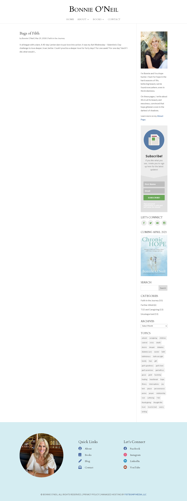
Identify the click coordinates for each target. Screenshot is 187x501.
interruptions (154, 384)
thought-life (158, 402)
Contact (89, 467)
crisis (152, 343)
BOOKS (97, 19)
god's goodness (147, 366)
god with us (160, 370)
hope (162, 379)
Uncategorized (147, 314)
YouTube (135, 467)
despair (152, 347)
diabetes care (147, 352)
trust (143, 407)
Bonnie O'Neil (28, 38)
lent (143, 389)
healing (144, 379)
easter (156, 352)
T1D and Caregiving (150, 309)
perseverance (159, 389)
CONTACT (114, 19)
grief (150, 375)
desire (144, 347)
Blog (87, 461)
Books (88, 455)
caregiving (153, 338)
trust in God (152, 407)
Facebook (135, 448)
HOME (70, 19)
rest (143, 398)
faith (163, 352)
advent (144, 338)
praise (144, 393)
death (158, 343)
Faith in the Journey (56, 38)
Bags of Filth (29, 33)
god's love (159, 366)
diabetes (160, 347)
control (144, 343)
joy (163, 384)
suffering (150, 398)
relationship (160, 393)
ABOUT (82, 19)
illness (144, 384)
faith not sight (158, 356)
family (144, 361)
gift (156, 361)
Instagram (135, 455)
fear (150, 361)
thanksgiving (146, 402)
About (88, 448)
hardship (158, 375)
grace (144, 375)
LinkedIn (135, 461)
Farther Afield (147, 305)
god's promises (147, 370)
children (163, 338)
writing (144, 412)
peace (149, 389)
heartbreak (154, 379)
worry (161, 407)
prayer (151, 393)
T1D (158, 398)
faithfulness (146, 356)
